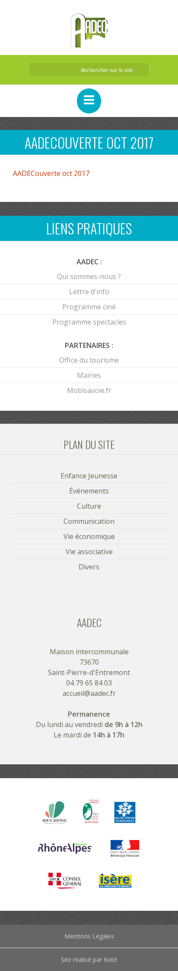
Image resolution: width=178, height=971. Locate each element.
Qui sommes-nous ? (89, 276)
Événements (89, 491)
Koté (110, 959)
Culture (89, 506)
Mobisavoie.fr (89, 390)
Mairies (89, 375)
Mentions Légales (89, 936)
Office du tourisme (89, 360)
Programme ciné (89, 307)
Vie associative (89, 551)
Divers (89, 567)
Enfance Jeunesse (89, 476)
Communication (89, 521)
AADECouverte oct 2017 (51, 173)
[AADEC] (89, 30)
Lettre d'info (89, 291)
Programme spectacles (89, 322)
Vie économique (89, 536)
